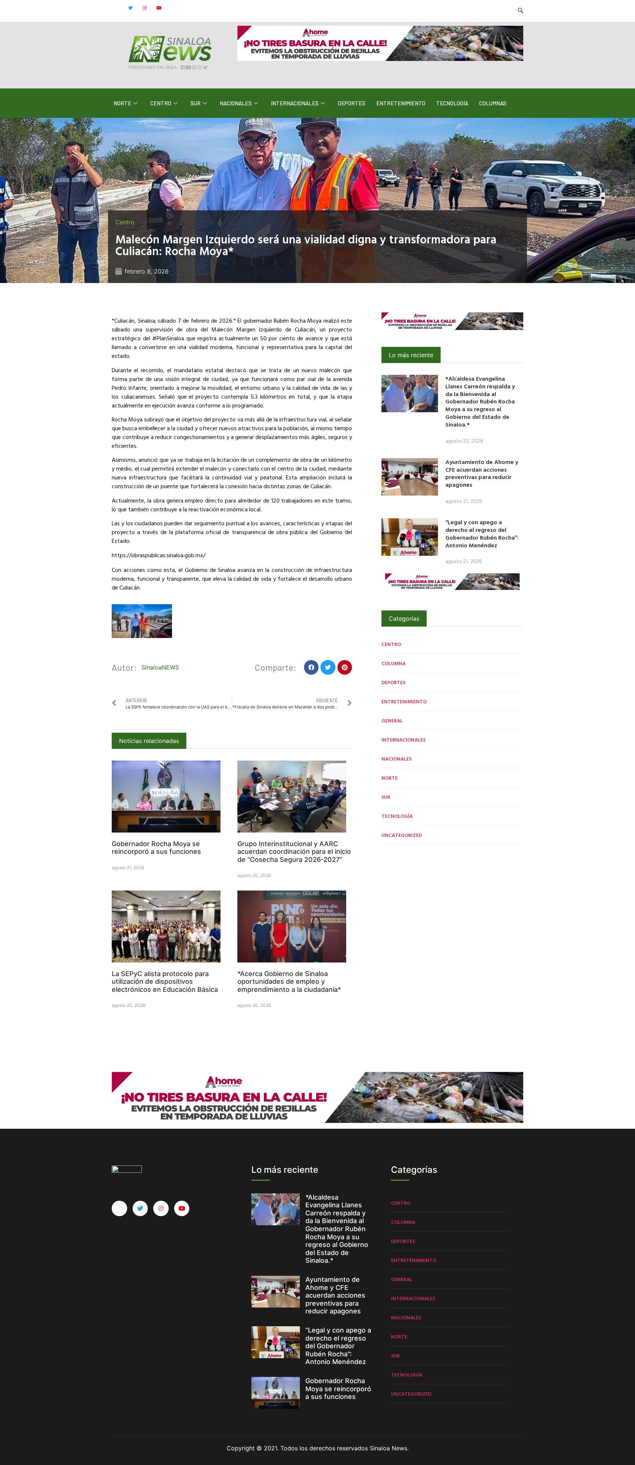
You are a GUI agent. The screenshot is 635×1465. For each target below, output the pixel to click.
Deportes (351, 103)
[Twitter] (130, 8)
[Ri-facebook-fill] (116, 8)
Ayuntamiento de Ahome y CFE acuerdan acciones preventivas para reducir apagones (481, 473)
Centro (160, 103)
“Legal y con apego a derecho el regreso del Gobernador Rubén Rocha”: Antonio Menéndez (482, 533)
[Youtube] (159, 8)
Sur (195, 103)
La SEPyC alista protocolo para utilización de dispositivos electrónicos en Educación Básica (165, 981)
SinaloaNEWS (160, 667)
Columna (393, 663)
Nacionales (236, 103)
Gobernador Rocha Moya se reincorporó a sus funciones (156, 848)
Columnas (492, 103)
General (392, 720)
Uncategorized (401, 835)
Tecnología (452, 103)
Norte (122, 103)
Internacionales (295, 103)
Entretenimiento (400, 103)
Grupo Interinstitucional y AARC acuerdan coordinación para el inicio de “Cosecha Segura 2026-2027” (294, 851)
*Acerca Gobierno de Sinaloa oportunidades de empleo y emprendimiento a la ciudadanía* (289, 981)
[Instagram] (144, 8)
